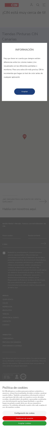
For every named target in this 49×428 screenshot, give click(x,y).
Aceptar (24, 91)
